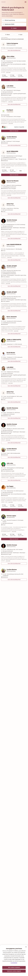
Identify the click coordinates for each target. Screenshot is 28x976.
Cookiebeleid (14, 962)
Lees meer (8, 72)
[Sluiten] (26, 947)
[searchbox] (14, 20)
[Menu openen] (25, 2)
